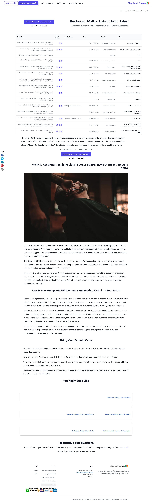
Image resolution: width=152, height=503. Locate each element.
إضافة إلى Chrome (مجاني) (27, 3)
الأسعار (58, 3)
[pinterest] (2, 165)
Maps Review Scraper (76, 3)
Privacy (36, 470)
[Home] (147, 11)
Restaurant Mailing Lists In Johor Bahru (133, 11)
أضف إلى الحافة (10, 3)
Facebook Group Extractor (48, 477)
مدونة (64, 3)
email (126, 448)
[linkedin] (2, 162)
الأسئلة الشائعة (50, 3)
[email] (2, 169)
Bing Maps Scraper (50, 474)
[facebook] (2, 155)
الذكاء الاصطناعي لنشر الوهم (49, 470)
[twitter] (2, 158)
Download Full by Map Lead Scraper (38, 22)
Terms (36, 474)
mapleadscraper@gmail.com (84, 472)
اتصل (42, 3)
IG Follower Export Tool (49, 481)
